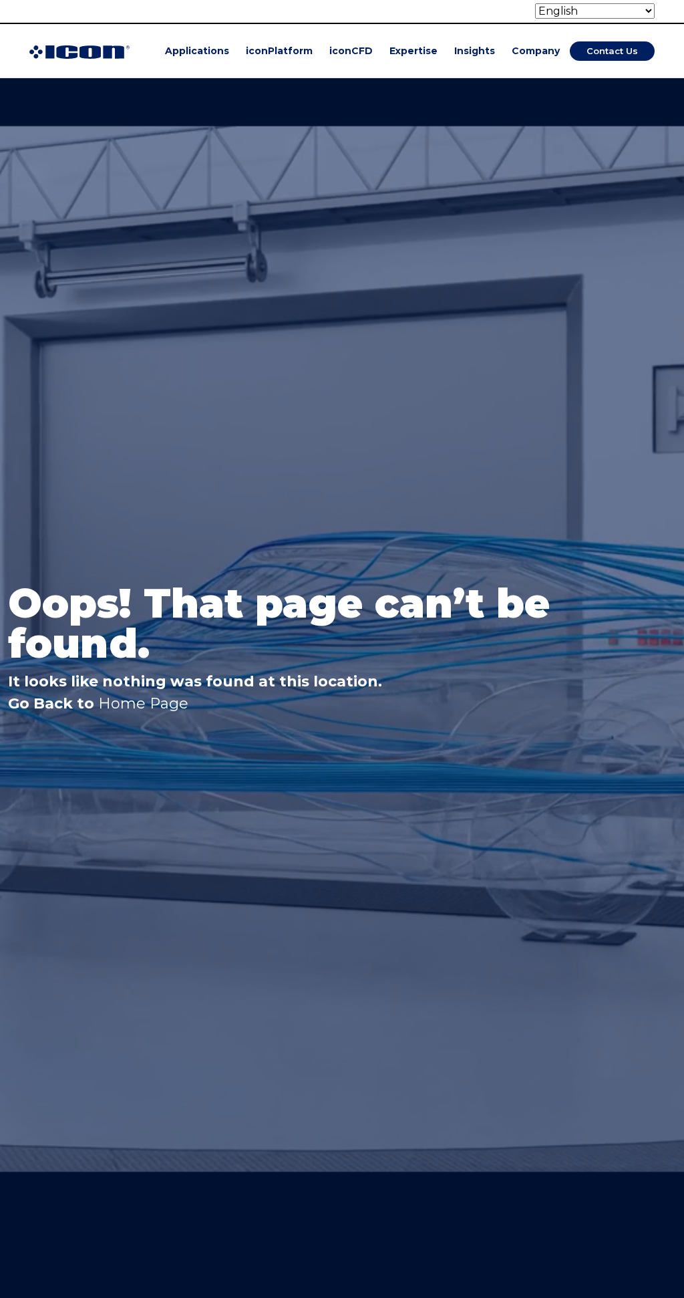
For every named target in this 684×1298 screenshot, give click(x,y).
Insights (474, 51)
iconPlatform (279, 51)
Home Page (143, 703)
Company (536, 51)
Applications (197, 51)
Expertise (413, 51)
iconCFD (351, 51)
